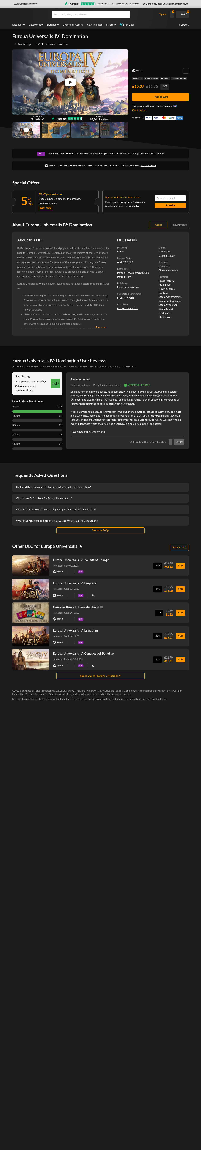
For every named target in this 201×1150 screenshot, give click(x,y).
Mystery (111, 25)
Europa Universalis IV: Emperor (74, 583)
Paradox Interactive (128, 287)
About (158, 225)
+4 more (129, 298)
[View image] (26, 130)
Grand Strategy (151, 78)
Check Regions (139, 110)
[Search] (126, 14)
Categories (35, 25)
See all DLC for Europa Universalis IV (100, 676)
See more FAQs (100, 530)
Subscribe (170, 205)
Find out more (148, 165)
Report (179, 442)
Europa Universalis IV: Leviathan (75, 630)
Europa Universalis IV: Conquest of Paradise (83, 653)
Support (184, 25)
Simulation (137, 78)
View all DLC (179, 547)
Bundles (51, 25)
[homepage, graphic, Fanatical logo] (29, 14)
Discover (17, 25)
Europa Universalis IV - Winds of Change (81, 560)
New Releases (95, 25)
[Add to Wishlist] (186, 71)
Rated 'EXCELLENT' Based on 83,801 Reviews (118, 4)
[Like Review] (170, 442)
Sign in (162, 14)
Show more (100, 327)
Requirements (179, 225)
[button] (24, 4)
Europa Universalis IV (110, 153)
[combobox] (104, 14)
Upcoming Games (72, 25)
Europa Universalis (127, 308)
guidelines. (131, 366)
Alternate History (179, 78)
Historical (165, 78)
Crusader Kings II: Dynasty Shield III (78, 607)
